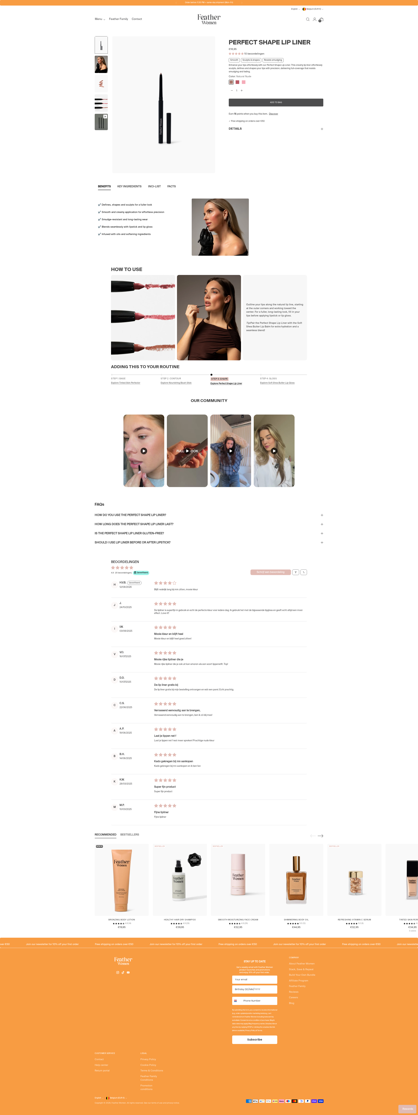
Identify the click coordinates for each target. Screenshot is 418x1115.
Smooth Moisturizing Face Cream (238, 920)
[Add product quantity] (242, 90)
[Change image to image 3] (101, 83)
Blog (291, 1003)
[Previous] (176, 3)
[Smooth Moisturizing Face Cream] (238, 880)
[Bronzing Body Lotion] (122, 880)
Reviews (293, 992)
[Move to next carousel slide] (320, 836)
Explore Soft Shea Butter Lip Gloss (277, 383)
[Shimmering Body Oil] (296, 880)
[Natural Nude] (231, 82)
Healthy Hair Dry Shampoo (180, 920)
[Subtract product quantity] (232, 90)
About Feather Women (302, 964)
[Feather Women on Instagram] (118, 973)
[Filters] (295, 572)
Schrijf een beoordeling (271, 572)
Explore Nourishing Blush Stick (176, 383)
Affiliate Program (298, 980)
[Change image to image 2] (101, 64)
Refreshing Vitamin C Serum (354, 920)
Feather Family (297, 986)
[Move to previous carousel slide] (313, 836)
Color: (240, 76)
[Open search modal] (308, 19)
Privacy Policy (148, 1059)
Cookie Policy (148, 1065)
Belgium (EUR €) (313, 9)
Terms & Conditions (151, 1070)
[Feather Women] (209, 19)
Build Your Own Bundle (302, 975)
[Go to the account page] (314, 19)
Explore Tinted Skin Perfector (125, 383)
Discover (273, 114)
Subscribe (254, 1040)
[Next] (241, 3)
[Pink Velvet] (237, 82)
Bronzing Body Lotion (121, 920)
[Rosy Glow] (243, 82)
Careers (293, 997)
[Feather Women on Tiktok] (123, 973)
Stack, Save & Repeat (301, 969)
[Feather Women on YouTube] (128, 973)
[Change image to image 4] (101, 103)
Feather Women (119, 1103)
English (294, 9)
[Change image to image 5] (101, 122)
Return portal (102, 1070)
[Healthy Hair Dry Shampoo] (180, 880)
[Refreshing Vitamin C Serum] (354, 880)
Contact (99, 1059)
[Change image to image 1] (101, 45)
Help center (101, 1065)
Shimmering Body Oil (296, 920)
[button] (236, 54)
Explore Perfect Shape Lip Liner (226, 384)
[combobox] (237, 1001)
